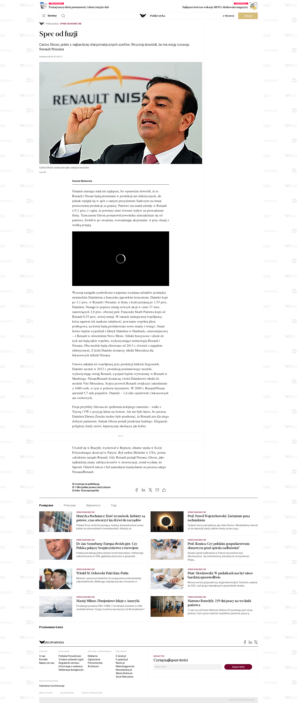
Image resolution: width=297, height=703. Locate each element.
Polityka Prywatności (70, 656)
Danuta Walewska (82, 181)
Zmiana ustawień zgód (71, 659)
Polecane (70, 505)
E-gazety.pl (122, 659)
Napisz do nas (46, 663)
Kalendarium (67, 693)
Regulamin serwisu (69, 663)
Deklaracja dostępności (71, 669)
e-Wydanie (228, 15)
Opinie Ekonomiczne (70, 24)
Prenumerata (95, 663)
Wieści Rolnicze (124, 673)
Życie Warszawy (124, 676)
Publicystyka (157, 16)
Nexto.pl (120, 663)
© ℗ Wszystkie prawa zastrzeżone (91, 487)
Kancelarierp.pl (124, 669)
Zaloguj (248, 15)
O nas (42, 656)
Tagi (113, 505)
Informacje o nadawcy (71, 666)
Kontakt (43, 659)
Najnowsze (93, 505)
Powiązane (46, 505)
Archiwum (93, 666)
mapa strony (46, 693)
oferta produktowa (92, 693)
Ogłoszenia (94, 659)
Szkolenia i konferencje (51, 685)
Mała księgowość (125, 666)
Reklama (92, 656)
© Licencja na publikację (86, 484)
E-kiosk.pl (121, 656)
